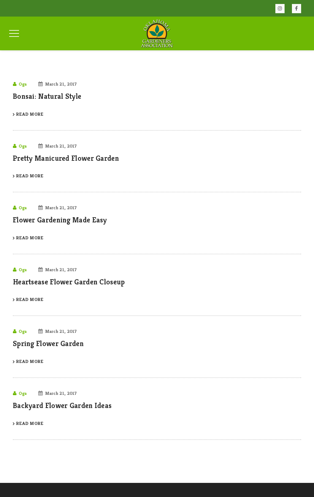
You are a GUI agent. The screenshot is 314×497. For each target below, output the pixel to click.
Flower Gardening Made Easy (60, 220)
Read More (30, 114)
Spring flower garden (48, 343)
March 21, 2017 (61, 84)
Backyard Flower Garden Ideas (62, 405)
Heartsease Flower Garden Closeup (69, 282)
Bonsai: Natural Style (47, 96)
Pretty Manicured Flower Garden (66, 158)
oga (23, 84)
